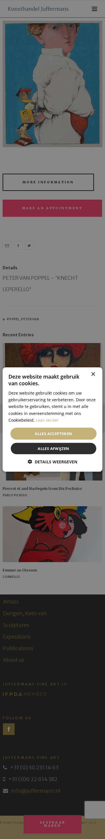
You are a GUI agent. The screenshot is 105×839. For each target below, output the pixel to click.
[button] (52, 462)
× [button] (93, 374)
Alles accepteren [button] (53, 433)
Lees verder (47, 420)
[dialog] (52, 419)
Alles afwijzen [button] (53, 448)
